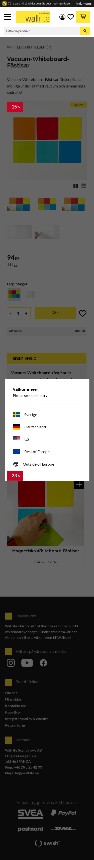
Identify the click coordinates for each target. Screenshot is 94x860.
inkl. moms (83, 3)
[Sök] (85, 31)
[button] (8, 17)
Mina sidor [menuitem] (62, 17)
